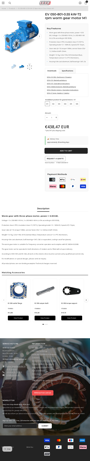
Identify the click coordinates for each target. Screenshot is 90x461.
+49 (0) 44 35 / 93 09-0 (14, 372)
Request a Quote (55, 158)
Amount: (48, 113)
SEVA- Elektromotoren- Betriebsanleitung (61, 87)
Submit (45, 426)
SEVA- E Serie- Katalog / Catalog (58, 93)
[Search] (9, 3)
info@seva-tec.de (12, 375)
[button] (39, 36)
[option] (21, 36)
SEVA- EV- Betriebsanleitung (57, 80)
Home (4, 8)
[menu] (3, 3)
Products (12, 8)
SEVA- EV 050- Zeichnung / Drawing (59, 77)
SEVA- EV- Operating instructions (58, 84)
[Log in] (80, 3)
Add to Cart (66, 151)
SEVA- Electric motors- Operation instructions (62, 90)
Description (43, 208)
